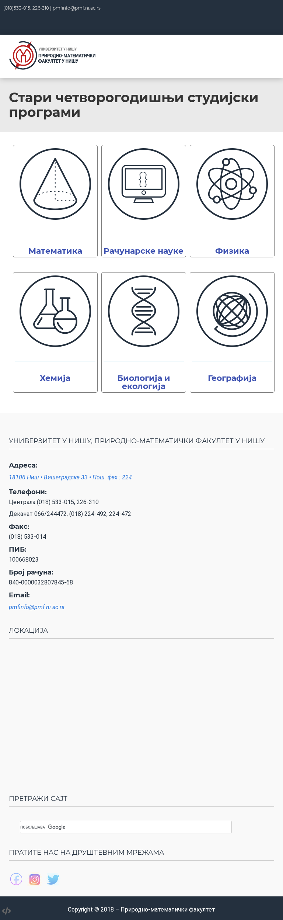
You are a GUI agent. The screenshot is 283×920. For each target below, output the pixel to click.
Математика (55, 251)
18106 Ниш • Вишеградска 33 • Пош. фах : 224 (70, 477)
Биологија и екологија (143, 382)
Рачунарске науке (144, 251)
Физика (232, 251)
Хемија (55, 378)
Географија (232, 378)
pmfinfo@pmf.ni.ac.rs (77, 8)
